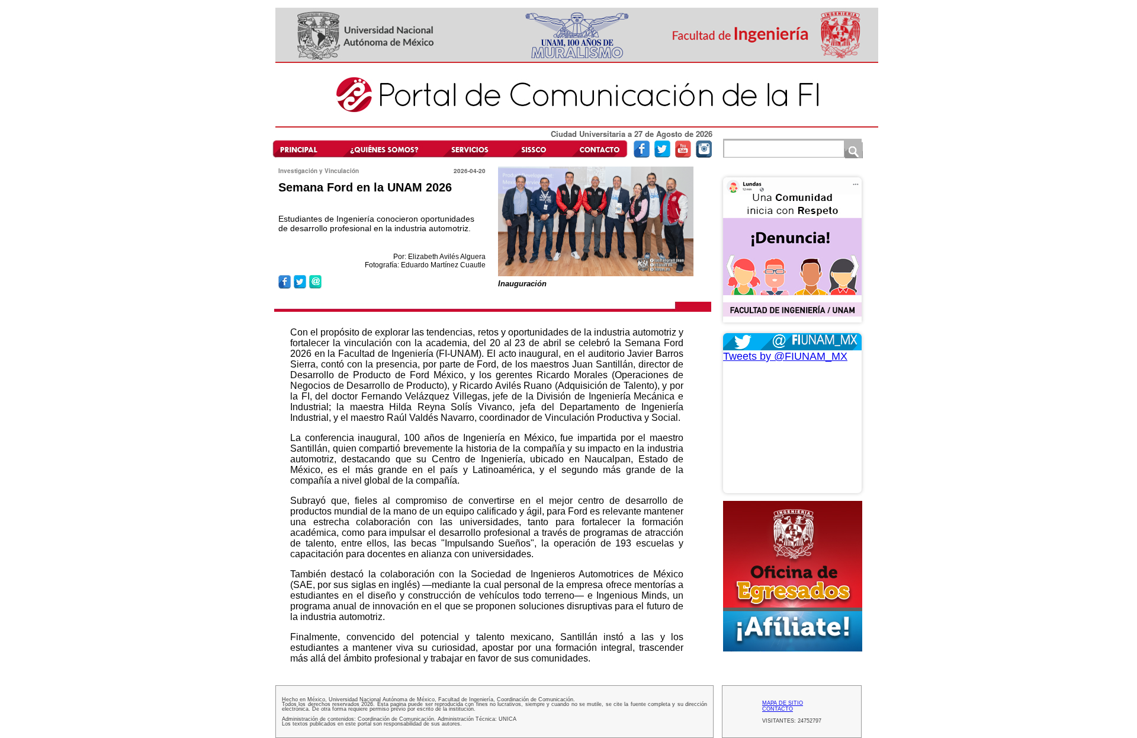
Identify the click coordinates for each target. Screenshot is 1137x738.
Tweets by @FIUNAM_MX (785, 356)
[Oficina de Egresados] (792, 576)
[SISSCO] (534, 148)
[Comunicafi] (576, 125)
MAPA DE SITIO (782, 703)
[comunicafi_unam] (703, 155)
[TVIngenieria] (683, 155)
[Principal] (303, 148)
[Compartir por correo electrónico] (315, 286)
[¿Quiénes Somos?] (383, 148)
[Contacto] (596, 148)
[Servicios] (468, 148)
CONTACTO (777, 709)
